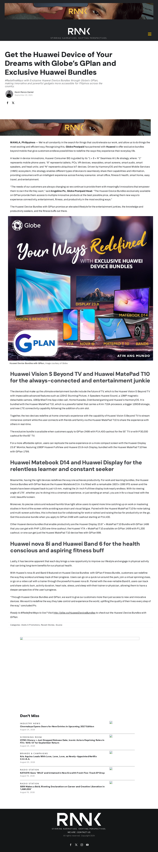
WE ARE (72, 832)
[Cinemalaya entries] (110, 722)
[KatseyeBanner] (110, 768)
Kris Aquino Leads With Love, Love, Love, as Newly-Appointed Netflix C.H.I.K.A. (58, 757)
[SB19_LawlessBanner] (110, 782)
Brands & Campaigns (34, 753)
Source (59, 625)
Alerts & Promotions (30, 625)
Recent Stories (47, 625)
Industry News (30, 723)
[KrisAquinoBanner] (110, 752)
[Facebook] (7, 103)
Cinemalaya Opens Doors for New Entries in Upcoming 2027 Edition (57, 726)
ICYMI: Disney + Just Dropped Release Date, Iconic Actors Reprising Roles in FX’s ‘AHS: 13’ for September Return (62, 741)
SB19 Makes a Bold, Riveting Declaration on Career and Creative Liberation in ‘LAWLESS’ (62, 788)
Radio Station (29, 770)
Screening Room (31, 737)
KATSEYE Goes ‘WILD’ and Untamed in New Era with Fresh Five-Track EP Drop (62, 772)
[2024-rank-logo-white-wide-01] (79, 28)
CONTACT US (83, 832)
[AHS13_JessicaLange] (110, 735)
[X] (13, 103)
